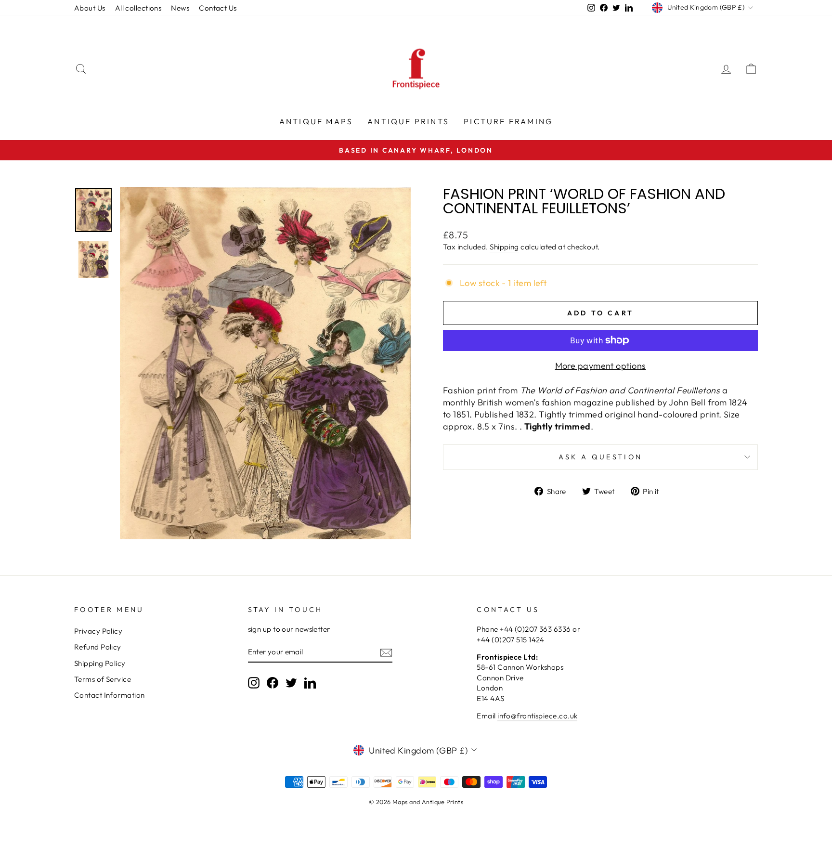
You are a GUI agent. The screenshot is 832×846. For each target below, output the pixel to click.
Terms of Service (102, 679)
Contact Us (218, 8)
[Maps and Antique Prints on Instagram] (254, 683)
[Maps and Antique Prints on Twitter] (291, 683)
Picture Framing (508, 121)
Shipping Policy (100, 663)
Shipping (504, 246)
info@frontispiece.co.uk (537, 715)
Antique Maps (316, 121)
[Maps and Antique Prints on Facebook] (272, 683)
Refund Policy (97, 646)
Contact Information (109, 695)
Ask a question (600, 457)
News (180, 8)
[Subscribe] (386, 652)
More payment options (600, 365)
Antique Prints (408, 121)
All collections (138, 8)
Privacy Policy (98, 631)
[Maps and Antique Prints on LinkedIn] (310, 683)
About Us (89, 8)
